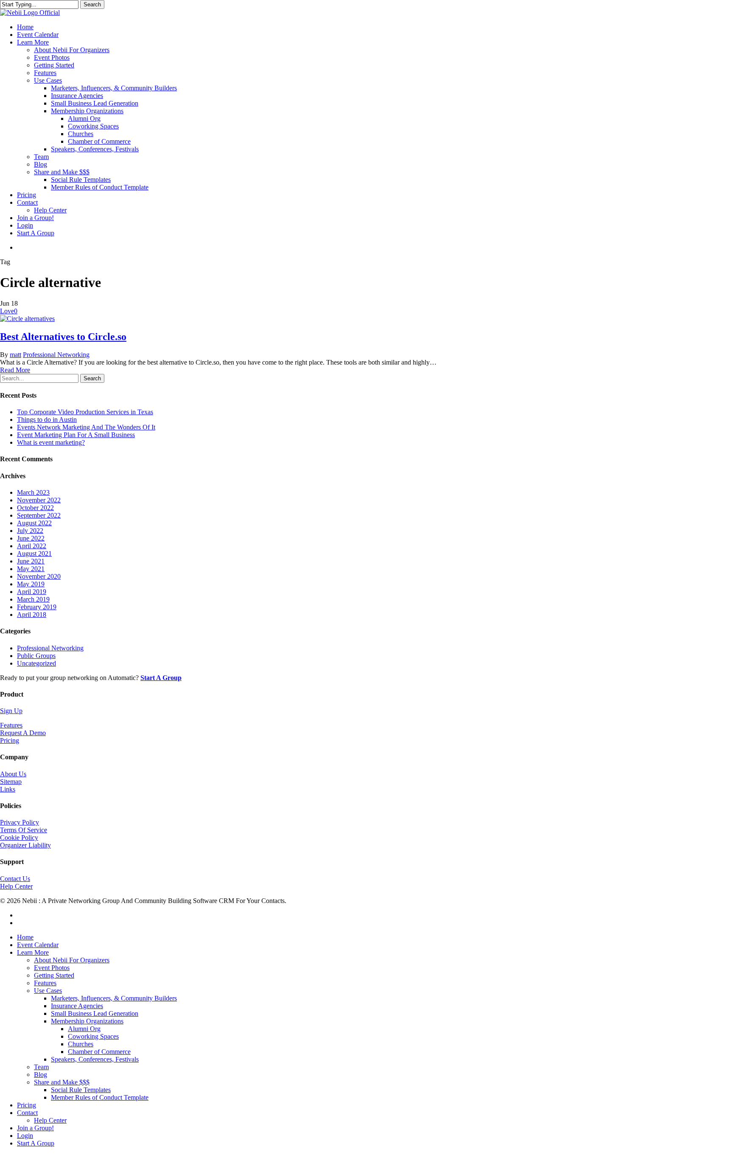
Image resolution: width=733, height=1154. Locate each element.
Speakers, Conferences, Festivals (95, 1059)
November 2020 (39, 576)
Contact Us (15, 878)
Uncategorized (36, 663)
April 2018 (31, 614)
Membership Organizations (87, 1021)
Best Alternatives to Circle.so (63, 336)
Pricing (9, 740)
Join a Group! (35, 1128)
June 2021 (31, 561)
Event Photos (52, 967)
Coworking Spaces (93, 1036)
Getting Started (54, 975)
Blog (40, 1074)
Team (41, 1066)
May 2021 (31, 568)
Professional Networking (56, 354)
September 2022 (39, 515)
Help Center (16, 886)
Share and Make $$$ (62, 1082)
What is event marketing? (51, 442)
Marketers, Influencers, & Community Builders (114, 998)
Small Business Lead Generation (94, 1013)
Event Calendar (38, 944)
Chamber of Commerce (99, 1051)
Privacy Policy (19, 822)
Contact (27, 1112)
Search (92, 4)
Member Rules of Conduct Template (99, 1097)
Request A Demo (23, 732)
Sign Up (11, 710)
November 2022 (39, 500)
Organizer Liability (25, 845)
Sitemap (11, 781)
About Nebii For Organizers (71, 960)
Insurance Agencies (77, 1005)
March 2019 (33, 599)
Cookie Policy (19, 837)
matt (15, 354)
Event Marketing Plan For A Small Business (76, 434)
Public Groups (36, 655)
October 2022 (35, 507)
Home (25, 937)
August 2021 (34, 553)
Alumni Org (84, 1028)
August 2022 (34, 523)
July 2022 (30, 530)
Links (7, 789)
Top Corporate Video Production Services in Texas (85, 411)
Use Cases (48, 990)
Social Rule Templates (81, 1089)
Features (11, 725)
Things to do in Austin (47, 419)
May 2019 (31, 584)
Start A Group (35, 1143)
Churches (80, 1044)
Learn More (33, 952)
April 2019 (31, 591)
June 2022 (31, 538)
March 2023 (33, 492)
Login (25, 1135)
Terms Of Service (23, 829)
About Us (13, 774)
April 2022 (31, 545)
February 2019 (36, 606)
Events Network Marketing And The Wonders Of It (86, 427)
